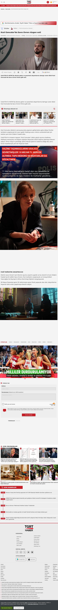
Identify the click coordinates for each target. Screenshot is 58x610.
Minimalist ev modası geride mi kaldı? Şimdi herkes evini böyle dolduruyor (26, 512)
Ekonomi (2, 574)
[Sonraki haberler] (54, 108)
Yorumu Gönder (28, 414)
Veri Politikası (36, 542)
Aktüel (2, 564)
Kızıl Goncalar (5, 104)
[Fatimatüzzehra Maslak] (12, 28)
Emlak (2, 576)
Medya (46, 574)
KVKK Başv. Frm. (37, 546)
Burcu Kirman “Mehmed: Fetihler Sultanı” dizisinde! (20, 505)
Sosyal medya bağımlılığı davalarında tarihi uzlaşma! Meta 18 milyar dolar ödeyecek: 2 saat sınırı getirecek (31, 518)
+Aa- (38, 72)
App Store (32, 559)
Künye (18, 538)
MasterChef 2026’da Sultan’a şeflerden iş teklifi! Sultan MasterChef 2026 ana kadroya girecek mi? (21, 598)
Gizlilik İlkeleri (36, 537)
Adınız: (4, 386)
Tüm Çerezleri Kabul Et (7, 607)
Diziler (6, 28)
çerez (26, 602)
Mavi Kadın (47, 573)
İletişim (18, 540)
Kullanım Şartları (37, 535)
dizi (48, 141)
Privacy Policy (36, 539)
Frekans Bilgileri (20, 541)
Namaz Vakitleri (48, 576)
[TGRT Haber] (29, 2)
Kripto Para (47, 567)
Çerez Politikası (19, 543)
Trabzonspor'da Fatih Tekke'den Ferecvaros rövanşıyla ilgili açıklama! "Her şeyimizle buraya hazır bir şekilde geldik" (23, 592)
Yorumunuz (12, 392)
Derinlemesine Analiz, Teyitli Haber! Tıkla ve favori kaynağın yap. (26, 23)
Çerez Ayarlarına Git (18, 607)
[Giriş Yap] (48, 2)
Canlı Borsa (3, 566)
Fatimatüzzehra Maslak (25, 28)
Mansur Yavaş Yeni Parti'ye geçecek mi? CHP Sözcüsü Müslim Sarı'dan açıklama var (29, 492)
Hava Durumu (3, 580)
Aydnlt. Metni (36, 544)
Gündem (2, 578)
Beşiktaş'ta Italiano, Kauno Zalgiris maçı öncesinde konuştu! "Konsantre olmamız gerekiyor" (20, 596)
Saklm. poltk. (19, 545)
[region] (29, 605)
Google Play (22, 559)
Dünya (2, 571)
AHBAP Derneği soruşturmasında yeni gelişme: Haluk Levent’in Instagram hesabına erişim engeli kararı (31, 499)
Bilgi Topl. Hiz (36, 541)
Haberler (3, 9)
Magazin (46, 571)
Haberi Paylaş (7, 72)
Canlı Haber (3, 567)
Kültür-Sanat (47, 566)
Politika (46, 580)
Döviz (2, 569)
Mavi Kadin (8, 9)
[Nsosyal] (29, 72)
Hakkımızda (19, 536)
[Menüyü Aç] (4, 2)
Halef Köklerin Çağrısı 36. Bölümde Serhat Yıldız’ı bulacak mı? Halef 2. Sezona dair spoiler (19, 594)
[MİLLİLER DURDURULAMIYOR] (28, 362)
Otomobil (46, 578)
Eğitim (2, 573)
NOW (11, 102)
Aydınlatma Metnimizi (33, 604)
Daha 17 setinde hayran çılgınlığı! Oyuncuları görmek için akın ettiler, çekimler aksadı (18, 591)
